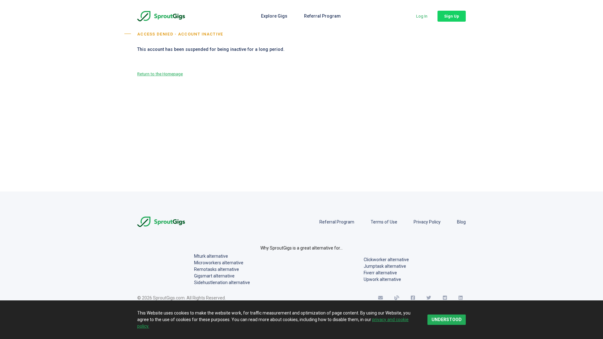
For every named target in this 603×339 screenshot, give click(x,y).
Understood (447, 319)
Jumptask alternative (385, 266)
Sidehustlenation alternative (222, 282)
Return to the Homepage (160, 73)
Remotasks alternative (216, 269)
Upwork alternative (382, 279)
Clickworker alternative (386, 259)
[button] (422, 16)
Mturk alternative (211, 256)
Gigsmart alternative (214, 275)
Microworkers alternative (218, 262)
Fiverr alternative (380, 272)
